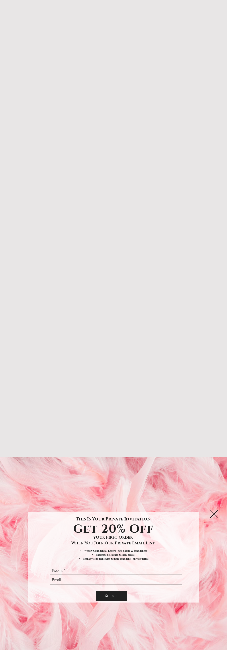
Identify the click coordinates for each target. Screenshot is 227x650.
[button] (214, 514)
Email (57, 571)
